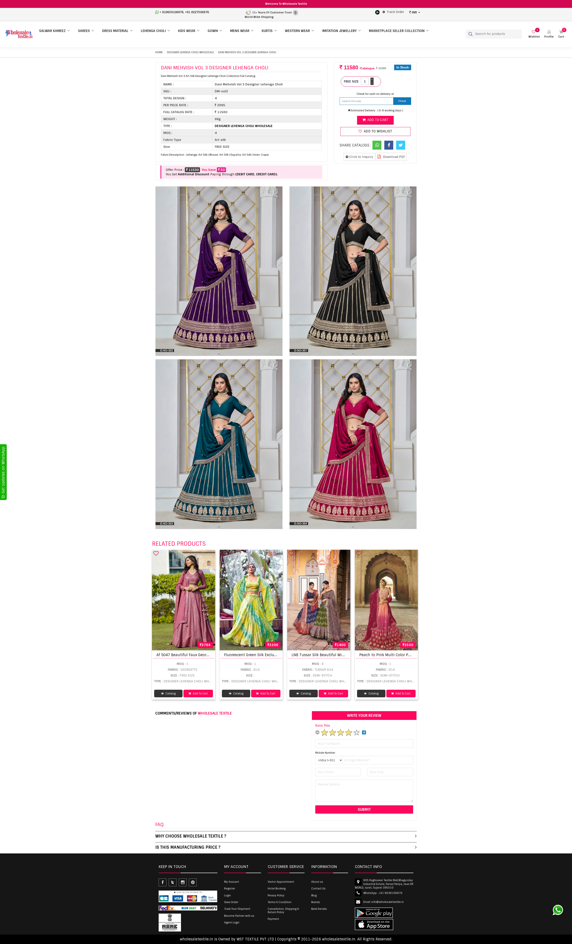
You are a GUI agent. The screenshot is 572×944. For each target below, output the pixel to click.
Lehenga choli (153, 30)
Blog (314, 895)
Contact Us (318, 888)
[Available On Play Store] (377, 12)
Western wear (297, 30)
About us (317, 882)
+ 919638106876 (171, 12)
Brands (315, 902)
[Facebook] (388, 145)
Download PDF (393, 157)
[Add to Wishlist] (156, 553)
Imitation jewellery (339, 30)
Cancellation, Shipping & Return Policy (283, 910)
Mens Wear (239, 30)
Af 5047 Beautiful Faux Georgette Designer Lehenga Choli (207, 655)
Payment (273, 919)
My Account (231, 882)
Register (229, 888)
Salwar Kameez (52, 30)
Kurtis (267, 30)
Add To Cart (200, 693)
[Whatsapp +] (376, 145)
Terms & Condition (279, 902)
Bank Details (319, 909)
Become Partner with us (239, 916)
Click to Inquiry (360, 157)
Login (227, 895)
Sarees (84, 30)
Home (159, 52)
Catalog (170, 693)
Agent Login (231, 922)
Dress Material (115, 30)
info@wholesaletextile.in (387, 902)
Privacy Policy (276, 895)
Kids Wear (186, 30)
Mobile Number (325, 752)
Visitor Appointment (281, 882)
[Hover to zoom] (219, 271)
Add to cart (377, 120)
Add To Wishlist (377, 131)
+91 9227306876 (197, 12)
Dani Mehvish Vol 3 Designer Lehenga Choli (247, 52)
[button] (549, 34)
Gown (213, 30)
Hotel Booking (277, 888)
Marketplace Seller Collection (397, 30)
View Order (231, 902)
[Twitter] (400, 145)
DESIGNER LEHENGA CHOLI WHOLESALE (190, 52)
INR (414, 12)
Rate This (322, 725)
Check (402, 101)
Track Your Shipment (237, 909)
